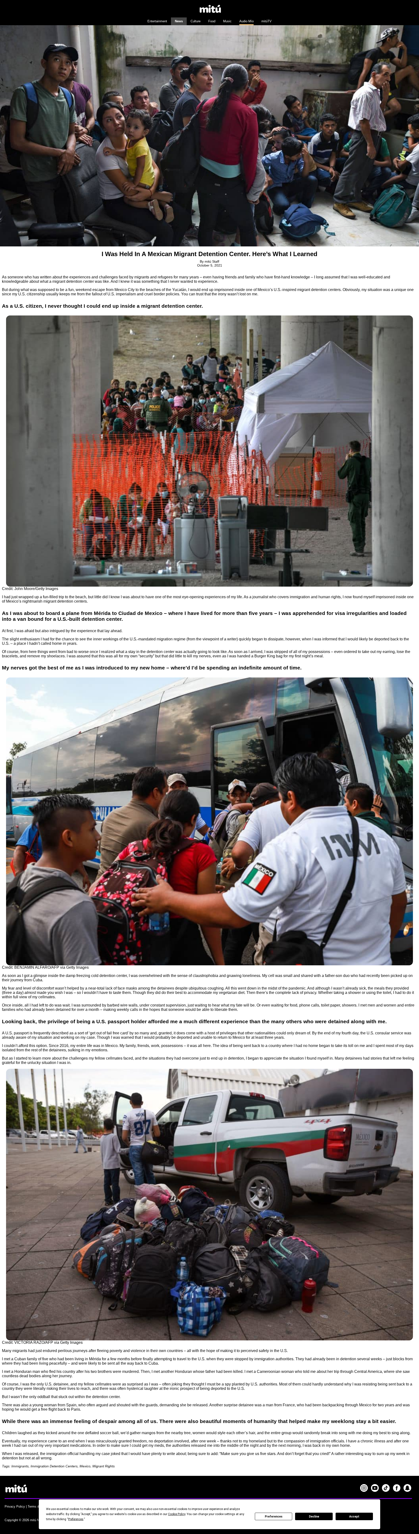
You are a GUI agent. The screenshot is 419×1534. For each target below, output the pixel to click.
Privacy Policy (15, 1506)
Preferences (273, 1516)
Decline (314, 1516)
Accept (354, 1516)
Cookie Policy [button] (176, 1514)
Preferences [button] (75, 1519)
